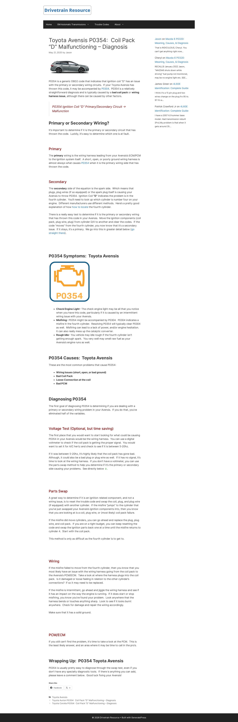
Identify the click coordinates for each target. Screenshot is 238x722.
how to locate (80, 207)
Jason (158, 39)
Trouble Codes (102, 24)
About (117, 24)
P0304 (105, 88)
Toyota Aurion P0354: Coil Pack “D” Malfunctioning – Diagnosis (84, 700)
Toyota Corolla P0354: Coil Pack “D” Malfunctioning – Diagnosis (84, 703)
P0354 (85, 163)
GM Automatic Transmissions (71, 24)
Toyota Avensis (59, 697)
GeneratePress (138, 717)
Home (49, 24)
